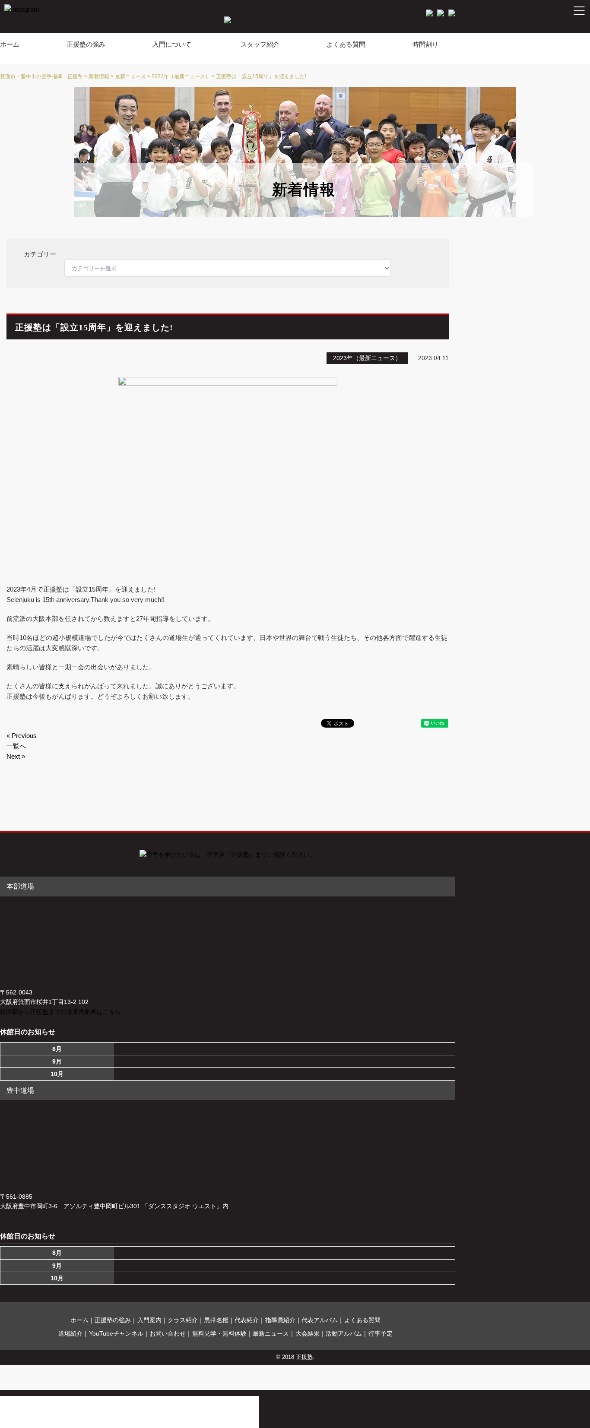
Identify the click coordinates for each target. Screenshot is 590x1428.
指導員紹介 (280, 1320)
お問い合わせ (167, 1333)
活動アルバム (344, 1333)
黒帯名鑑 (216, 1320)
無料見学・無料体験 (219, 1333)
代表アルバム (319, 1320)
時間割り (425, 44)
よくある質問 (346, 44)
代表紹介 (247, 1320)
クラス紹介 (183, 1320)
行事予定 (380, 1333)
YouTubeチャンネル (116, 1333)
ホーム (9, 44)
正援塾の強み (86, 44)
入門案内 (149, 1320)
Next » (15, 756)
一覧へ (16, 746)
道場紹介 (70, 1333)
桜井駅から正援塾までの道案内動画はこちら (60, 1011)
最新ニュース (271, 1333)
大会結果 (307, 1333)
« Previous (21, 735)
